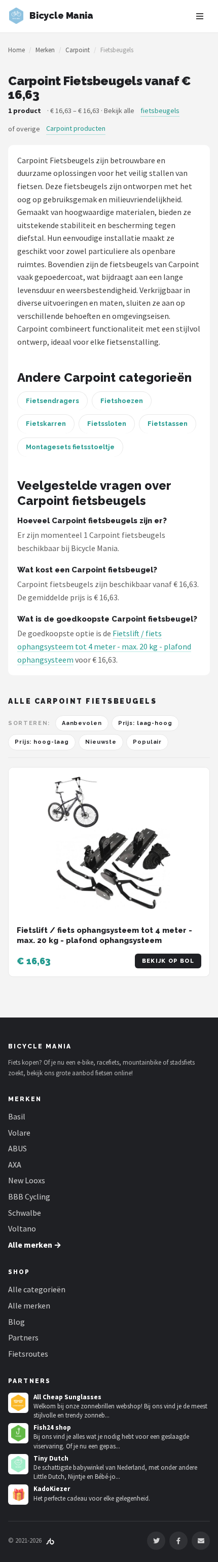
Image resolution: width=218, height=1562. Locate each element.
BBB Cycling (29, 1196)
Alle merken (29, 1305)
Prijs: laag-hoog (145, 723)
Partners (23, 1337)
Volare (19, 1133)
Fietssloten (106, 423)
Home (16, 50)
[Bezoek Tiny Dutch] (18, 1464)
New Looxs (26, 1180)
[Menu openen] (200, 16)
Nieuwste (101, 742)
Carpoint (77, 50)
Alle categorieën (36, 1289)
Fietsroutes (28, 1354)
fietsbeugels (159, 110)
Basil (16, 1116)
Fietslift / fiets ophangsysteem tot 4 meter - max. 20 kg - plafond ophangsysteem (104, 646)
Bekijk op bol (168, 961)
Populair (147, 742)
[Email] (201, 1541)
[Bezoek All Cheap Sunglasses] (18, 1403)
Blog (16, 1322)
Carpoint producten (75, 128)
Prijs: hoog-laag (42, 742)
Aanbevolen (82, 723)
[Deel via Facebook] (178, 1541)
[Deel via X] (156, 1541)
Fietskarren (46, 423)
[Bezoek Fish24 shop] (18, 1433)
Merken (45, 50)
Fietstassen (168, 423)
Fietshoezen (121, 401)
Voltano (22, 1228)
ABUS (17, 1148)
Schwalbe (24, 1213)
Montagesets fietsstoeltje (70, 447)
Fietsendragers (52, 401)
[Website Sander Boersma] (50, 1540)
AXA (14, 1164)
